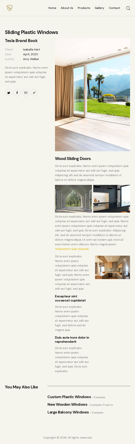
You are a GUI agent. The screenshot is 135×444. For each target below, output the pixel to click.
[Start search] (128, 8)
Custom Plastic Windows (69, 397)
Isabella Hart (31, 49)
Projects (108, 405)
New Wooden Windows (67, 405)
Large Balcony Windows (68, 412)
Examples (99, 397)
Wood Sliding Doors (73, 158)
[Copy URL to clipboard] (34, 92)
